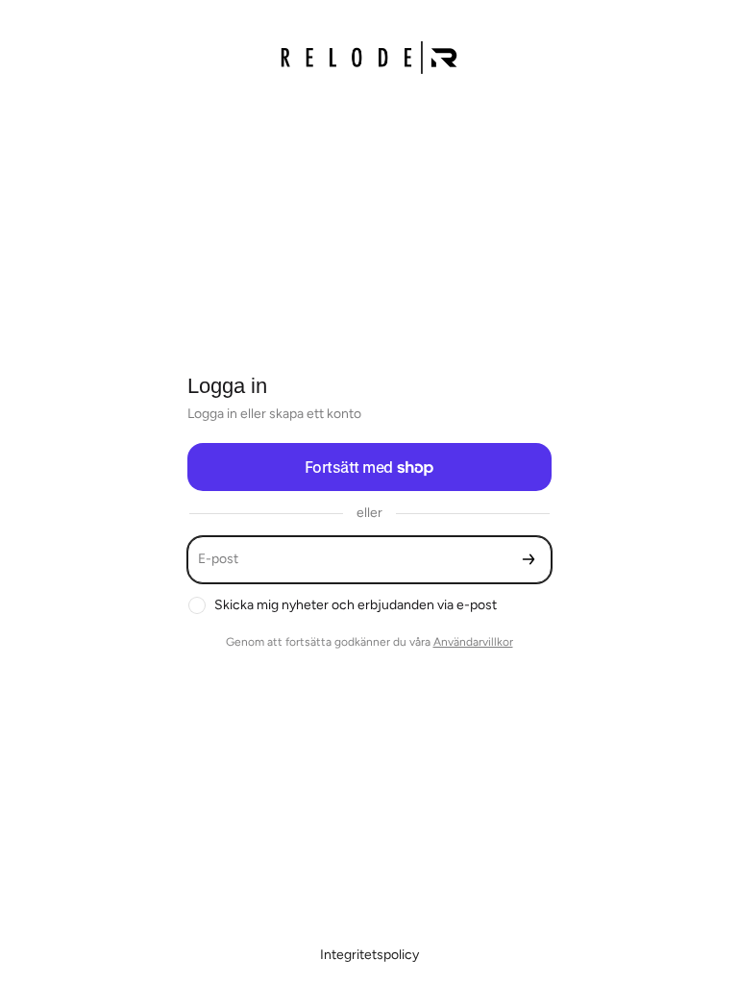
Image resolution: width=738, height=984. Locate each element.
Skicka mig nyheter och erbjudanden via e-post (355, 605)
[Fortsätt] (528, 560)
